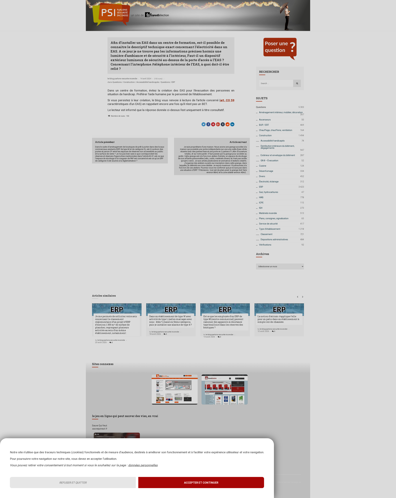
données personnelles (143, 465)
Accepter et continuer (201, 482)
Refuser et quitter (72, 482)
